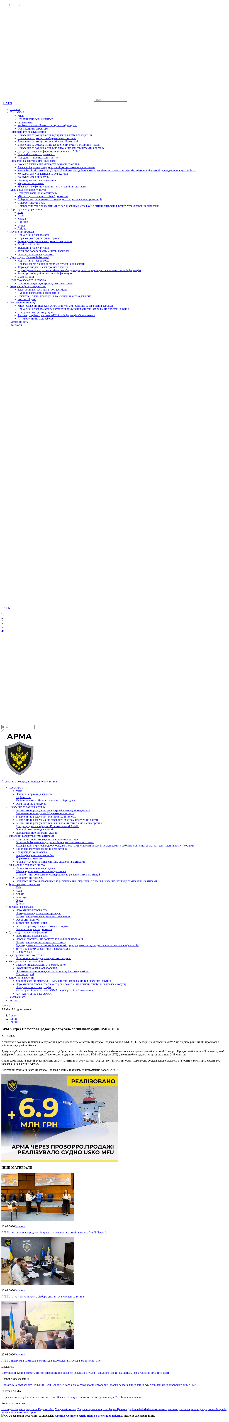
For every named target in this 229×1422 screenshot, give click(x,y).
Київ (20, 212)
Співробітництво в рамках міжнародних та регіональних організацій (60, 199)
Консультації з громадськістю (28, 286)
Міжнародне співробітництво (28, 189)
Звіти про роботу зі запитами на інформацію (45, 273)
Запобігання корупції (23, 302)
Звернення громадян (22, 231)
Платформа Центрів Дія (117, 1409)
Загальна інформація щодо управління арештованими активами (56, 167)
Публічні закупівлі (97, 1372)
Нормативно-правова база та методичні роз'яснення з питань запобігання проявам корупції (73, 308)
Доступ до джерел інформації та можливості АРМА (49, 151)
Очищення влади (130, 1397)
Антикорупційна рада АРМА (35, 318)
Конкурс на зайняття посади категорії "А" (93, 1397)
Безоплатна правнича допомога (170, 1409)
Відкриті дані (26, 276)
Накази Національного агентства (130, 1372)
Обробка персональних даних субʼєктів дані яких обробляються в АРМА (152, 1384)
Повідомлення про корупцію (35, 312)
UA (5, 103)
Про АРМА (17, 112)
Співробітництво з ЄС (31, 202)
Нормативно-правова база (33, 234)
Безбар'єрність (19, 321)
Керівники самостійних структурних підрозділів (47, 125)
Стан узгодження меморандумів (37, 192)
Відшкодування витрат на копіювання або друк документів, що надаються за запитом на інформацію (79, 270)
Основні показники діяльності (36, 154)
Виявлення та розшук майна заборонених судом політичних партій (59, 144)
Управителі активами (31, 183)
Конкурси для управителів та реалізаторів (43, 173)
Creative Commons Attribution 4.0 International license (88, 1415)
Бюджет (28, 1372)
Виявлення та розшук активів (28, 131)
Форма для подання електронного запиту (43, 267)
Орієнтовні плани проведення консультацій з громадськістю (54, 295)
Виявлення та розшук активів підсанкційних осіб (48, 141)
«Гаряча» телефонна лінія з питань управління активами (52, 186)
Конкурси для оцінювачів (33, 176)
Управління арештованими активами (33, 160)
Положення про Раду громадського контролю (45, 283)
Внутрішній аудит (12, 1372)
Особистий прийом (29, 244)
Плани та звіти (160, 1372)
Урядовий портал (65, 1409)
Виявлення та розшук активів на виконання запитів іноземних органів (61, 147)
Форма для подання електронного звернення (45, 241)
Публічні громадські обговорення (38, 292)
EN (10, 103)
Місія (21, 115)
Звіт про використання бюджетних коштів (60, 1372)
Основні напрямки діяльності (35, 118)
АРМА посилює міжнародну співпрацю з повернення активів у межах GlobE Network (54, 1232)
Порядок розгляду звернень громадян (40, 238)
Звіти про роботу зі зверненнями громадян (44, 250)
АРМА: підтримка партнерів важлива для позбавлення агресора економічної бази (51, 1360)
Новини (20, 1226)
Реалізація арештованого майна (37, 180)
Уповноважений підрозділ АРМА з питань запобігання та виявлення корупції (65, 305)
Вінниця (23, 221)
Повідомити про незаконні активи (38, 157)
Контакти (16, 324)
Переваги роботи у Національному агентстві (28, 1397)
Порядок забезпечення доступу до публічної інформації (51, 263)
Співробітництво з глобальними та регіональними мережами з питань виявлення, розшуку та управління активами (88, 205)
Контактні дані (27, 299)
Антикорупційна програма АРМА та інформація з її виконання (56, 315)
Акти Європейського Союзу (62, 1384)
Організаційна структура (33, 128)
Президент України (13, 1409)
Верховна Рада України (40, 1409)
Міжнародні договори (93, 1384)
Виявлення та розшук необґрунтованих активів (47, 138)
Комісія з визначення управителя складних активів (49, 163)
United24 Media (141, 1409)
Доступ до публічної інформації (29, 257)
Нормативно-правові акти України (22, 1384)
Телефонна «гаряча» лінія (33, 247)
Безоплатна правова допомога (36, 254)
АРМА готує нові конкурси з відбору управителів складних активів (43, 1296)
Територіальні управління (26, 209)
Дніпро (22, 228)
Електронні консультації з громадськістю (42, 289)
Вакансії (62, 1397)
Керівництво (25, 122)
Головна (15, 109)
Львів (21, 215)
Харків (22, 218)
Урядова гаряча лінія (89, 1409)
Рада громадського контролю (28, 279)
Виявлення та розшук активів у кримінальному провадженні (55, 134)
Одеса (21, 225)
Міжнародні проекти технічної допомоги (43, 196)
